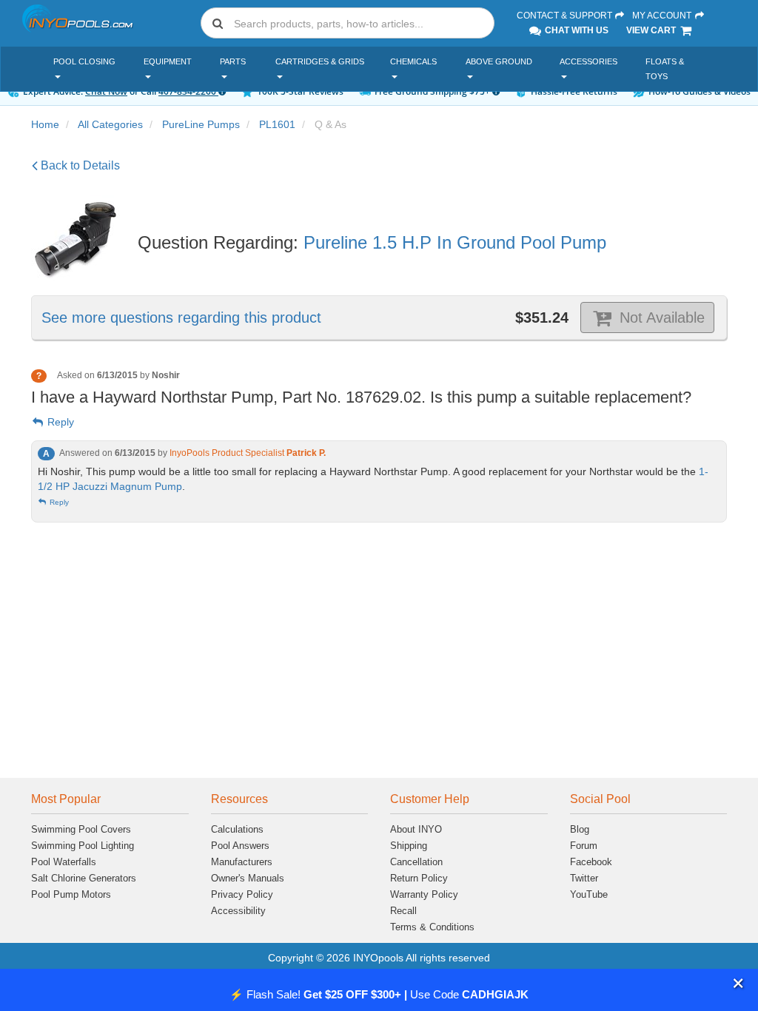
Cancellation (416, 861)
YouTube (589, 894)
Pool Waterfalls (63, 861)
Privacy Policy (242, 894)
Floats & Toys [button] (664, 69)
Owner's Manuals (247, 878)
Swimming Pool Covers (81, 829)
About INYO (416, 829)
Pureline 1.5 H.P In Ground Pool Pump (454, 242)
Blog (579, 829)
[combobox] (347, 22)
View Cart (652, 30)
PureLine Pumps (201, 124)
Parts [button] (233, 61)
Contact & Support (565, 15)
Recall (403, 910)
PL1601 (277, 124)
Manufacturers (241, 861)
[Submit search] (217, 23)
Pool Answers (240, 845)
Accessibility (238, 910)
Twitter (584, 878)
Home (45, 124)
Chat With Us (575, 30)
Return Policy (419, 878)
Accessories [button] (588, 61)
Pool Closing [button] (84, 61)
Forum (583, 845)
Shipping (408, 845)
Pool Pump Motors (71, 894)
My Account (663, 15)
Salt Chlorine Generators (83, 878)
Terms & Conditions (432, 927)
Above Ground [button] (499, 61)
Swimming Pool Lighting (82, 845)
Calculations (237, 829)
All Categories (110, 124)
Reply (59, 422)
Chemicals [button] (413, 61)
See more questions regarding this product (181, 317)
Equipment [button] (168, 61)
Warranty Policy (424, 894)
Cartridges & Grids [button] (319, 61)
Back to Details (79, 165)
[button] (738, 983)
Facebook (591, 861)
